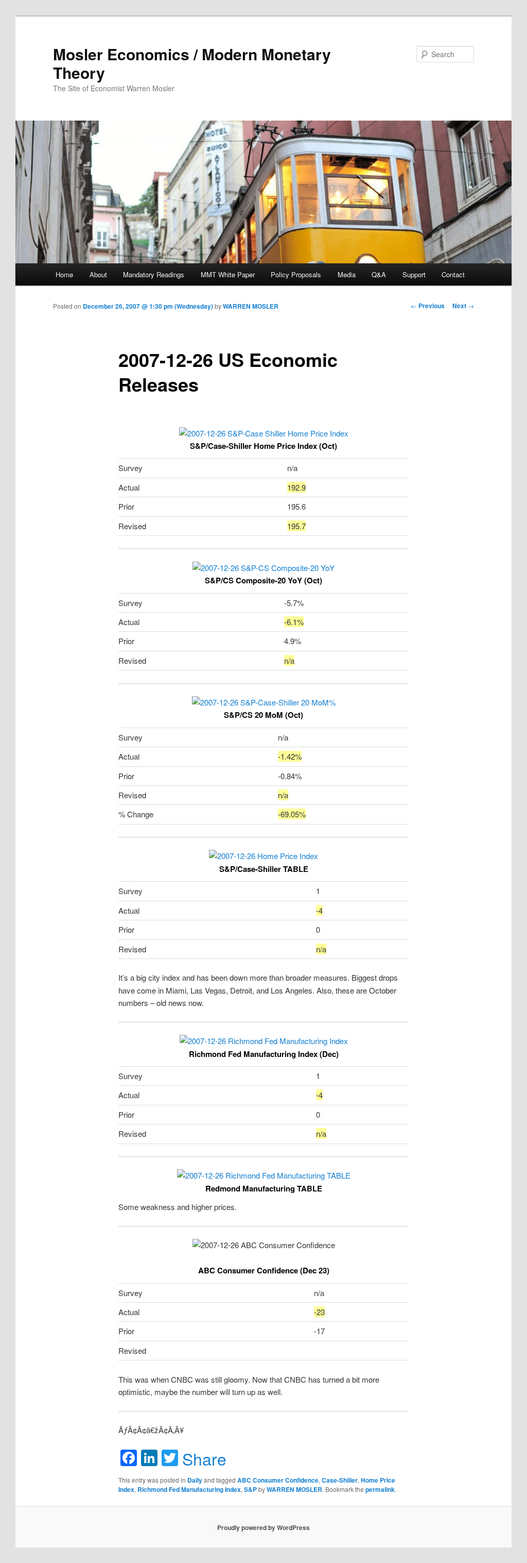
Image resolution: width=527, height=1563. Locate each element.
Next (463, 305)
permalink (380, 1489)
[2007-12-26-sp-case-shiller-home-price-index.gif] (263, 433)
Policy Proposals (296, 274)
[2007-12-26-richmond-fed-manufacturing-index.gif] (264, 1040)
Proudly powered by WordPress (263, 1527)
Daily (194, 1480)
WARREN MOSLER (250, 306)
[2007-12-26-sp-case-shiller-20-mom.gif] (264, 702)
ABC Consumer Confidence (278, 1480)
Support (414, 274)
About (98, 274)
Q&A (379, 274)
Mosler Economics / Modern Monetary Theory (192, 63)
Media (347, 274)
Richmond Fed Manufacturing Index (189, 1489)
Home (64, 274)
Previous (428, 305)
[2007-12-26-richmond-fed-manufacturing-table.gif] (263, 1175)
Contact (453, 274)
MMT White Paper (228, 274)
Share (204, 1458)
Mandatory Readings (153, 274)
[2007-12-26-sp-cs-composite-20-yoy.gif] (263, 567)
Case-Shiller (340, 1480)
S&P (250, 1489)
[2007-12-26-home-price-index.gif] (263, 855)
